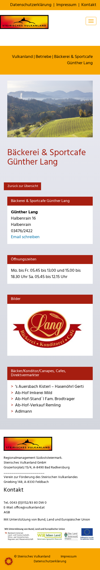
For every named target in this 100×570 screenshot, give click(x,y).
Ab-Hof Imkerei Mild (33, 392)
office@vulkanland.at (29, 507)
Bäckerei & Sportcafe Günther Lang (73, 60)
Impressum (66, 4)
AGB (7, 512)
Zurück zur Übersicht (22, 186)
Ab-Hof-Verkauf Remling (38, 405)
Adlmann (23, 411)
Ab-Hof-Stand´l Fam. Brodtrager (45, 399)
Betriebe (43, 56)
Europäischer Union (75, 519)
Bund (41, 519)
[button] (8, 561)
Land (50, 519)
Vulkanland (22, 56)
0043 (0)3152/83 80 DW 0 (28, 503)
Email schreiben (25, 237)
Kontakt (88, 4)
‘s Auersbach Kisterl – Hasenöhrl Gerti (49, 386)
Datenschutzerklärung (30, 4)
